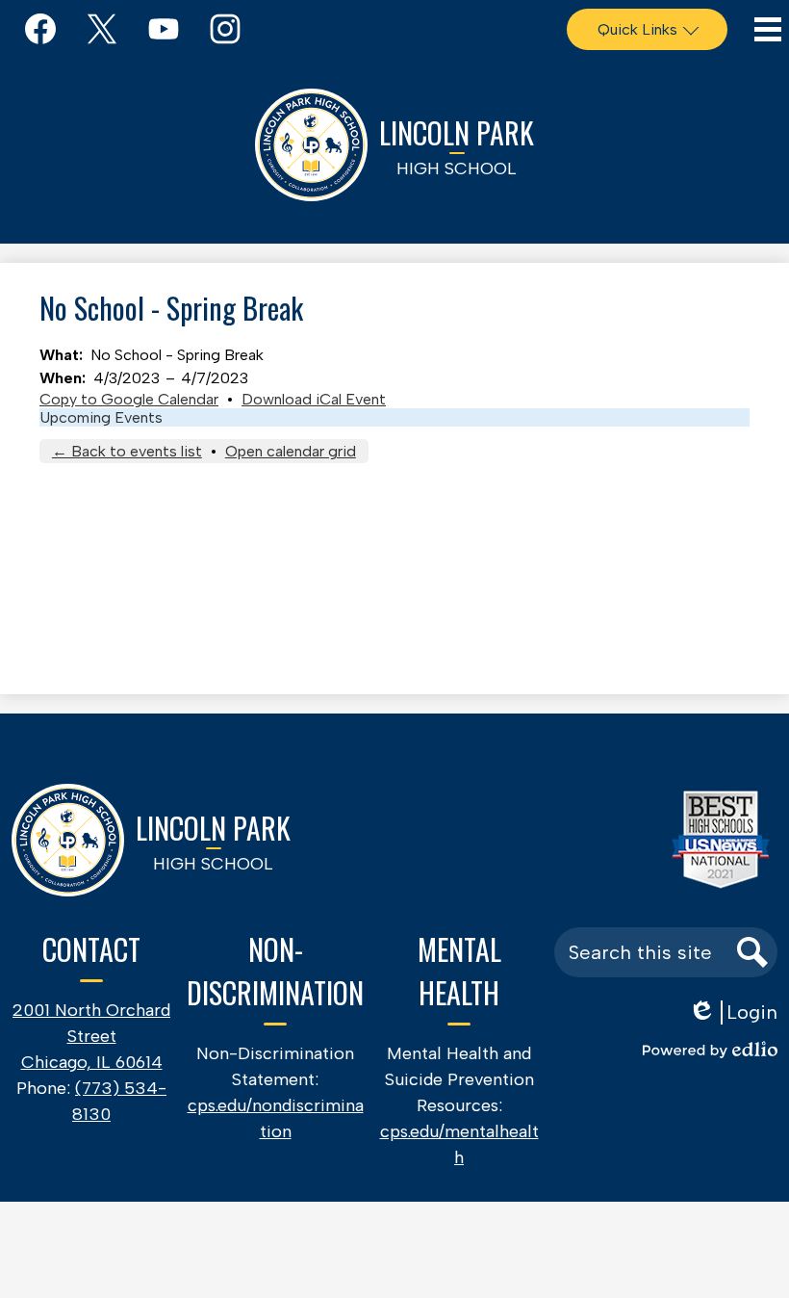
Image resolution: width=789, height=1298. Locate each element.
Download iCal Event (314, 399)
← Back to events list (127, 451)
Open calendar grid (290, 451)
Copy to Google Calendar (128, 399)
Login (732, 1012)
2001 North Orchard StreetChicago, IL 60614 (91, 1036)
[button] (647, 29)
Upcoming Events (101, 417)
